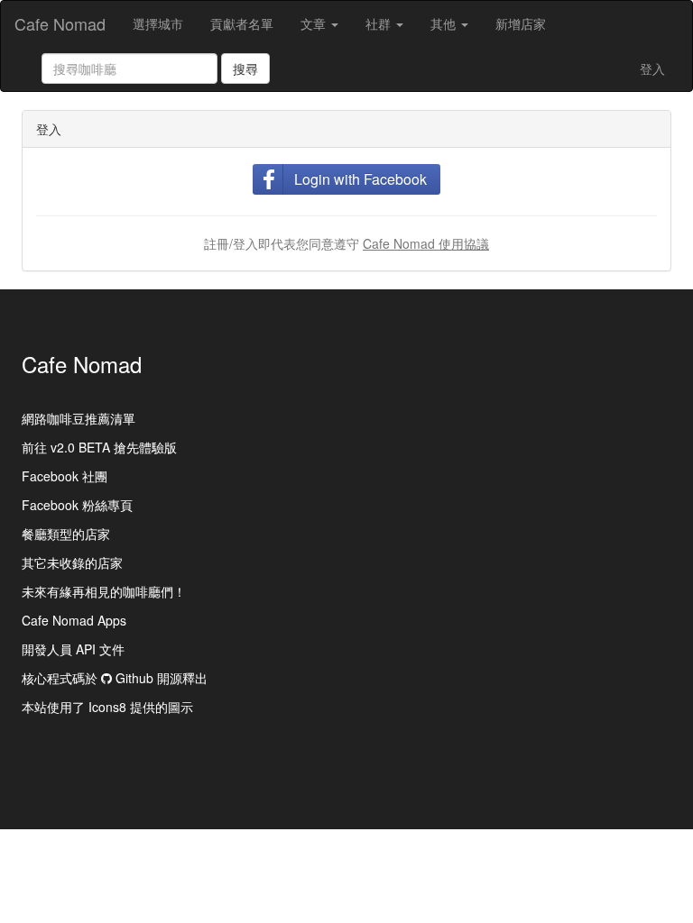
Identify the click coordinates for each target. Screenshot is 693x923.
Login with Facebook (360, 179)
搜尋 (245, 68)
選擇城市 (158, 23)
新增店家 (520, 23)
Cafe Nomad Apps (74, 620)
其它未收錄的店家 (72, 562)
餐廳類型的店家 (66, 534)
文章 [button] (314, 23)
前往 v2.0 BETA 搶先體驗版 (99, 447)
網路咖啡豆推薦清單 (78, 418)
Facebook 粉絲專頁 (77, 505)
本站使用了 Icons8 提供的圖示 (107, 707)
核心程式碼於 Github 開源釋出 (115, 678)
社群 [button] (379, 23)
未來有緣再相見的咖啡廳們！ (104, 591)
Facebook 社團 (64, 476)
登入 (652, 68)
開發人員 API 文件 (73, 649)
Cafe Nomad (60, 23)
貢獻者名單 (241, 23)
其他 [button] (444, 23)
